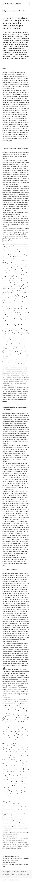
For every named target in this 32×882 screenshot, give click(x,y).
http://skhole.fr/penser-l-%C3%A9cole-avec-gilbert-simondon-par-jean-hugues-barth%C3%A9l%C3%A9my (15, 816)
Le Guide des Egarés (11, 3)
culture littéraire (6, 874)
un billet (22, 42)
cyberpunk (22, 874)
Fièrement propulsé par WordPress (11, 880)
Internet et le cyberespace (22, 871)
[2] (3, 858)
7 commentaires (14, 876)
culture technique (15, 874)
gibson (27, 874)
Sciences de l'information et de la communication (14, 873)
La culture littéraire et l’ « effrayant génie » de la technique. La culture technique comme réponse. (15, 22)
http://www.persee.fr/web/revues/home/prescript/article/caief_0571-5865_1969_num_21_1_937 (15, 834)
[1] (20, 637)
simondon (5, 876)
